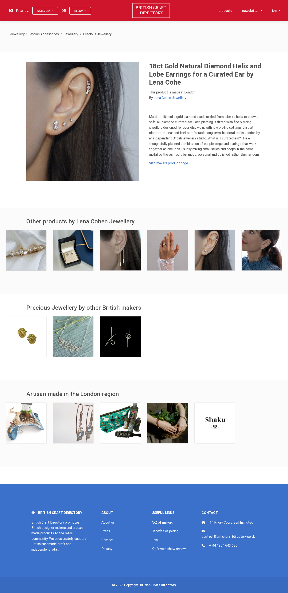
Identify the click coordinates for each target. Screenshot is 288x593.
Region (79, 10)
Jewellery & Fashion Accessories (34, 34)
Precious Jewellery (97, 34)
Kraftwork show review (169, 549)
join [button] (275, 11)
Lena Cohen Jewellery (170, 98)
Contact (107, 540)
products (225, 11)
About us (108, 522)
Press (105, 531)
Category (44, 10)
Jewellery (71, 34)
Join (155, 540)
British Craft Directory (158, 585)
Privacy (106, 549)
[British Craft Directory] (151, 10)
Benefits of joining (165, 531)
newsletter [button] (251, 11)
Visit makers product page (168, 163)
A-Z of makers (162, 522)
